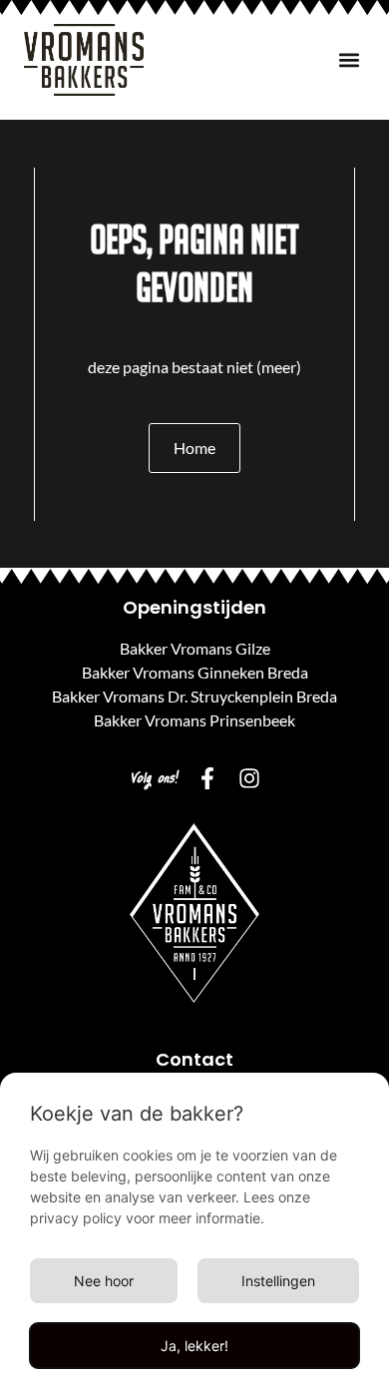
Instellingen (278, 1280)
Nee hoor (104, 1280)
